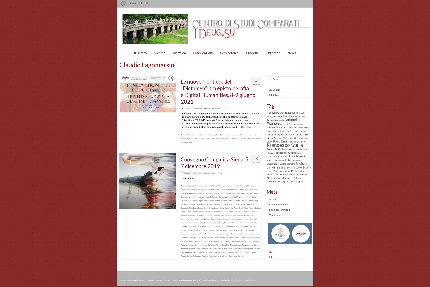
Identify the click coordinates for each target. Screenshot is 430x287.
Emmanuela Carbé (194, 138)
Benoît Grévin (209, 135)
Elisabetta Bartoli (295, 134)
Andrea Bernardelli (246, 189)
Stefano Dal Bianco (205, 252)
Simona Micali (194, 249)
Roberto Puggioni (187, 245)
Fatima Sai (209, 212)
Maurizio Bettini (219, 234)
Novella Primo (240, 237)
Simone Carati (206, 249)
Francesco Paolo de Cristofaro (208, 215)
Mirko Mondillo (195, 237)
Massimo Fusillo (242, 230)
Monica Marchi (207, 237)
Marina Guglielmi (215, 230)
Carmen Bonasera (219, 197)
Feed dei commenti (279, 209)
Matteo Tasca (194, 234)
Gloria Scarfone (245, 223)
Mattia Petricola (206, 234)
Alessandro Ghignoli (214, 189)
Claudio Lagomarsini (224, 135)
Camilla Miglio (303, 128)
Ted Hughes (282, 182)
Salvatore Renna (214, 245)
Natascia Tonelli (283, 167)
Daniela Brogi (253, 201)
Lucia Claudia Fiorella (243, 226)
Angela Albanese (195, 193)
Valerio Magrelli (296, 182)
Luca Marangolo (228, 226)
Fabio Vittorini (249, 208)
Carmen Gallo (250, 197)
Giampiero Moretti (242, 219)
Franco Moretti (289, 149)
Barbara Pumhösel (287, 128)
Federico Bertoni (220, 212)
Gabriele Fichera (203, 219)
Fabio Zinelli (280, 141)
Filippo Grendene (234, 212)
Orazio (270, 171)
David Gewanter (299, 131)
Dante (289, 131)
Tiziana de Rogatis (200, 256)
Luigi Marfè (191, 230)
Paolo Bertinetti (187, 241)
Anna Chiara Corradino (212, 193)
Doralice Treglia (239, 204)
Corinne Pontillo (227, 201)
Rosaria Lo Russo (289, 174)
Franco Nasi (191, 219)
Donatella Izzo (226, 204)
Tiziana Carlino (186, 256)
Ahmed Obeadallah (190, 186)
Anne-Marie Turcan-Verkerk (192, 135)
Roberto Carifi (273, 175)
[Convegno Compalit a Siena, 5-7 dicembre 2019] (147, 180)
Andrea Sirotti (281, 116)
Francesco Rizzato (228, 215)
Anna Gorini (226, 193)
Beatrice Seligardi (204, 197)
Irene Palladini (193, 226)
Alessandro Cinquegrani (196, 189)
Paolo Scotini (297, 171)
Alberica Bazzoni (204, 186)
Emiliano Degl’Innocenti (285, 138)
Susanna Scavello (249, 252)
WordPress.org (277, 215)
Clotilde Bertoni (214, 201)
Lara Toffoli (216, 226)
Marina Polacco (229, 230)
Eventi (213, 108)
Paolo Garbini (249, 138)
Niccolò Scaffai (219, 237)
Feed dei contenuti (279, 204)
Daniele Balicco (202, 204)
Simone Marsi (218, 249)
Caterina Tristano (276, 131)
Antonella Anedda (275, 120)
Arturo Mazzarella (238, 193)
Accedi (272, 199)
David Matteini (214, 204)
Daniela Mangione (188, 204)
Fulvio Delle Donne (223, 138)
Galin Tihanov (216, 219)
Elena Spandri (251, 204)
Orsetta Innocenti (253, 237)
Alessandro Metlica (230, 189)
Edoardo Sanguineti (276, 135)
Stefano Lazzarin (234, 252)
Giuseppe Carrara (231, 223)
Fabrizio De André (297, 142)
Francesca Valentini (188, 215)
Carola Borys (186, 201)
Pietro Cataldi (225, 241)
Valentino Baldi (227, 256)
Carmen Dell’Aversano (235, 197)
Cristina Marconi (240, 201)
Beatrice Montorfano (189, 197)
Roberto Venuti (201, 245)
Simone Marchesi (282, 178)
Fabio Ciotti (238, 208)
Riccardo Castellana (238, 241)
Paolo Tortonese (200, 241)
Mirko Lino (185, 237)
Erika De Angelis (226, 208)
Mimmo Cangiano (252, 234)
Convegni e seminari (201, 108)
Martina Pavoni (237, 138)
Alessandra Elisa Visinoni (236, 186)
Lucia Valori (282, 156)
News (219, 108)
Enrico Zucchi (214, 208)
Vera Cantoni (239, 256)
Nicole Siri (230, 237)
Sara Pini (225, 245)
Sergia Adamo (247, 245)
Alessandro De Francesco (281, 112)
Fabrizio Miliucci (198, 212)
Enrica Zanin (203, 208)
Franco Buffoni (275, 149)
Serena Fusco (235, 245)
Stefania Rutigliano (245, 249)
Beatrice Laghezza (253, 193)
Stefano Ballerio (191, 252)
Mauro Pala (240, 234)
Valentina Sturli (214, 256)
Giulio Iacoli (218, 223)
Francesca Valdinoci (250, 212)
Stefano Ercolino (220, 252)
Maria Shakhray (202, 230)
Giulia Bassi (208, 223)
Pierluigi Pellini (213, 241)
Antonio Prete (287, 124)
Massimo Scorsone (286, 164)
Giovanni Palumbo (196, 223)
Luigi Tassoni (297, 156)
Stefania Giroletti (230, 249)
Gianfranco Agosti (284, 152)
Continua (246, 127)
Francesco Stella (208, 138)
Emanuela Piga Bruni (189, 208)
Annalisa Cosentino (298, 116)
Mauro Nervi (230, 234)
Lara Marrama (205, 226)
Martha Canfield (284, 160)
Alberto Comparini (219, 186)
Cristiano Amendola (240, 135)
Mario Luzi (272, 160)
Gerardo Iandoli (229, 219)
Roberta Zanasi (253, 241)
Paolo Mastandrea (282, 171)
